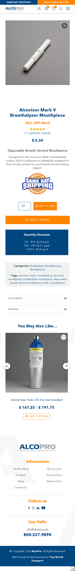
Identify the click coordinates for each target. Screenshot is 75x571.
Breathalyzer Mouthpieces (45, 266)
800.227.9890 (37, 535)
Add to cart (47, 206)
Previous (7, 366)
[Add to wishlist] (63, 337)
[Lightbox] (64, 25)
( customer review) (37, 133)
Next (66, 366)
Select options (38, 416)
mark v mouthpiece (54, 283)
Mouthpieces (37, 269)
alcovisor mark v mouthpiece (35, 275)
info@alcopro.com (37, 529)
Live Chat (67, 563)
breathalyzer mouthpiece (37, 279)
